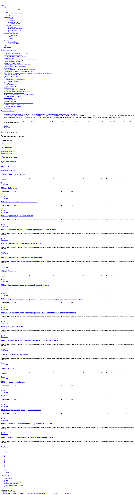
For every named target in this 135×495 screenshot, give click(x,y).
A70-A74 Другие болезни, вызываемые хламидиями (21, 257)
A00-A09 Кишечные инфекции (13, 174)
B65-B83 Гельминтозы (10, 396)
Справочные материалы (8, 50)
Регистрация (5, 7)
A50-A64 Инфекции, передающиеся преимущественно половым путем (28, 229)
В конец (6, 472)
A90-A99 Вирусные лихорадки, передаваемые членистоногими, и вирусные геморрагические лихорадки (42, 299)
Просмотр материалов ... (8, 151)
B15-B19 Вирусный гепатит (12, 327)
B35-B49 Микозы (8, 368)
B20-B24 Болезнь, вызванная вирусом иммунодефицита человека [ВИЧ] (29, 340)
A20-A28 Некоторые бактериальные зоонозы (19, 202)
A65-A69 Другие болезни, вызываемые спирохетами (21, 243)
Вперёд (6, 471)
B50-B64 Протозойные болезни (13, 382)
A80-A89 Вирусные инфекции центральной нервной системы (25, 285)
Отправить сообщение (8, 492)
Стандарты (6, 147)
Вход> (3, 5)
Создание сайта (5, 493)
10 (5, 469)
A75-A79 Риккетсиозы (9, 271)
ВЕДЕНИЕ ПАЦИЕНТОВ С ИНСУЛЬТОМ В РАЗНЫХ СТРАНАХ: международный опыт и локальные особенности (41, 114)
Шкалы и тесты (9, 157)
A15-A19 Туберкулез (9, 188)
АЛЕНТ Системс (63, 493)
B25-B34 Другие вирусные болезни (14, 354)
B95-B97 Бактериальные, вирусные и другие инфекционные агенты (28, 437)
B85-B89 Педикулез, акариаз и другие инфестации (21, 410)
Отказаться (7, 127)
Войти (6, 126)
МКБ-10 (5, 166)
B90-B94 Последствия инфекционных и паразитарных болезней (26, 424)
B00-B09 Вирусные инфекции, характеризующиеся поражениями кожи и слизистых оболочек (38, 313)
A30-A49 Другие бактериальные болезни (17, 216)
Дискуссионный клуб (7, 111)
